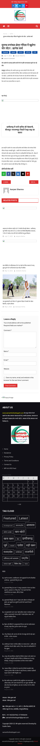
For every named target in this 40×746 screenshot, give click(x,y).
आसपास (21, 52)
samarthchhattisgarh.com (11, 732)
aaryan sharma (20, 56)
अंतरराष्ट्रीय (19, 525)
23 (34, 492)
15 (29, 489)
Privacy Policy (8, 457)
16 (34, 489)
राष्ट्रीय (25, 558)
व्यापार (26, 564)
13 (19, 489)
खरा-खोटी (20, 531)
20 (19, 492)
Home (6, 449)
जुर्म (5, 545)
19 (14, 492)
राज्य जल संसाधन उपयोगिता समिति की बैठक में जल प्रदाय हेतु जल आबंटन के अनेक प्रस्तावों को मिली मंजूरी (34, 182)
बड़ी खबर (30, 545)
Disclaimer (7, 453)
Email (6, 360)
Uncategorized (8, 525)
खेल (18, 539)
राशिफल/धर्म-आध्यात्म (11, 558)
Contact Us (7, 464)
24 (4, 496)
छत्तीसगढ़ (28, 52)
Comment (8, 330)
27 (19, 496)
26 (14, 496)
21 (24, 492)
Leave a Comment (9, 58)
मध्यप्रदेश (8, 551)
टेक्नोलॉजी (12, 546)
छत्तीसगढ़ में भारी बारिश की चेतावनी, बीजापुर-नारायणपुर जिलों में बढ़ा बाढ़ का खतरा (20, 130)
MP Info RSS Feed (10, 468)
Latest (13, 52)
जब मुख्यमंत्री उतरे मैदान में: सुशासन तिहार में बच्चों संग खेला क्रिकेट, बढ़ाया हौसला (18, 302)
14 (24, 489)
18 (9, 492)
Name (6, 351)
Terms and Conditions (11, 460)
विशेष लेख (17, 564)
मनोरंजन (19, 552)
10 (4, 489)
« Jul (19, 504)
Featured (5, 52)
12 (14, 489)
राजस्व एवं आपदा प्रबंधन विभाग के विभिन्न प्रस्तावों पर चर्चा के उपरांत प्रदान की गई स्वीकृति (7, 182)
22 (29, 492)
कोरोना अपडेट (8, 532)
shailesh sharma (21, 271)
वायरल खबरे (7, 564)
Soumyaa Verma (20, 307)
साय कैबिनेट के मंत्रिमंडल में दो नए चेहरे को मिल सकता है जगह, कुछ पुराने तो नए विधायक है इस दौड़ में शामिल (19, 267)
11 (9, 489)
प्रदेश (34, 52)
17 (4, 492)
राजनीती (29, 551)
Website (6, 369)
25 (9, 496)
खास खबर (9, 538)
